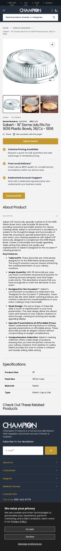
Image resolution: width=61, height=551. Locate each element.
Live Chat (26, 4)
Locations (48, 3)
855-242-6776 (22, 499)
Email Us (37, 4)
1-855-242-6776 (12, 4)
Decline (30, 536)
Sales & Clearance (21, 28)
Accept (30, 529)
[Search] (54, 17)
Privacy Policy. (19, 521)
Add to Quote (30, 141)
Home (5, 28)
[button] (4, 10)
